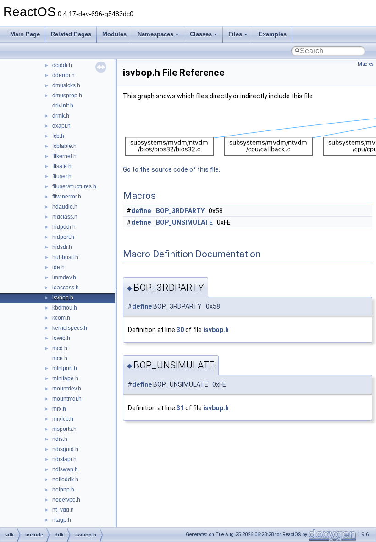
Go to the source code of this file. (171, 169)
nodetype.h (66, 500)
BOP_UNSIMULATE (184, 222)
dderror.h (63, 75)
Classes (201, 34)
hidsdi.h (62, 247)
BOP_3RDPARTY (180, 211)
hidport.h (63, 237)
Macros (366, 64)
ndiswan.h (65, 469)
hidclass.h (64, 217)
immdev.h (64, 277)
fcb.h (58, 136)
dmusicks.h (66, 85)
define (141, 211)
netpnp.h (63, 489)
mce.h (59, 358)
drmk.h (60, 116)
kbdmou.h (64, 308)
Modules (114, 34)
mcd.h (59, 348)
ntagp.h (61, 520)
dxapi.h (61, 126)
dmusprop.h (67, 95)
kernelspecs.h (69, 328)
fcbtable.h (64, 146)
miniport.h (64, 368)
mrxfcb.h (62, 419)
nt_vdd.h (63, 510)
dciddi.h (62, 65)
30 (180, 329)
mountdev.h (66, 388)
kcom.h (61, 318)
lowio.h (61, 338)
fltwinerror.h (66, 196)
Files (235, 34)
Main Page (25, 34)
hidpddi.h (64, 227)
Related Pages (71, 34)
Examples (273, 34)
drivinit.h (62, 105)
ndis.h (59, 439)
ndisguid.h (65, 449)
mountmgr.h (67, 398)
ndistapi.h (64, 459)
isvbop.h (62, 297)
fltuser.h (62, 176)
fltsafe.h (62, 166)
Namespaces (155, 34)
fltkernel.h (64, 156)
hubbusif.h (65, 257)
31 (180, 408)
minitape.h (65, 378)
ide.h (58, 267)
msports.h (64, 429)
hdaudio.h (64, 206)
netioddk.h (65, 479)
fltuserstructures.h (74, 186)
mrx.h (59, 409)
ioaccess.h (65, 287)
